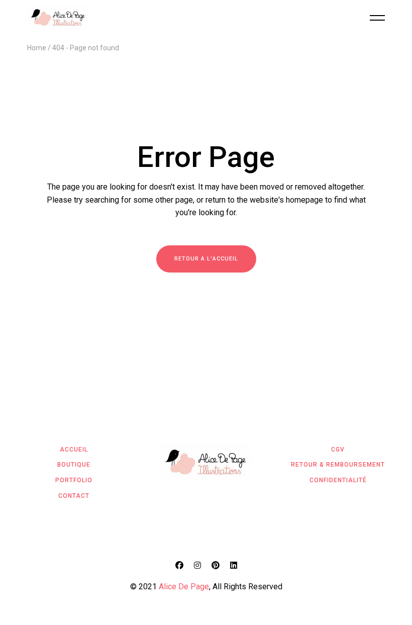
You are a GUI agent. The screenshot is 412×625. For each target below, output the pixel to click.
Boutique (73, 464)
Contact (73, 495)
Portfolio (73, 480)
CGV (338, 449)
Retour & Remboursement (338, 464)
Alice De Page (184, 586)
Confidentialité (338, 480)
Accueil (74, 449)
